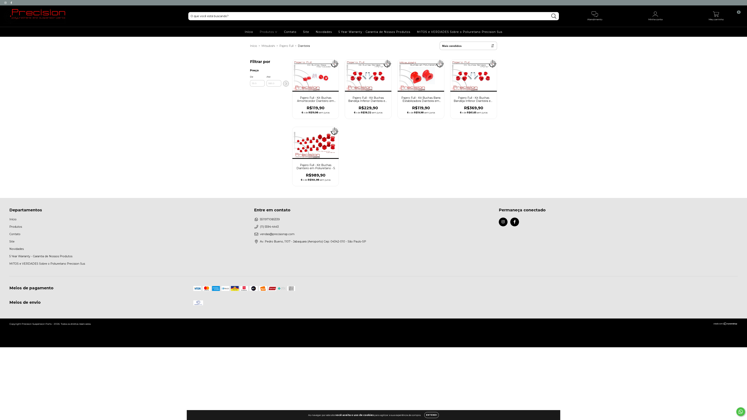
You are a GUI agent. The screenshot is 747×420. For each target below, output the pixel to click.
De (251, 76)
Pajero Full (286, 46)
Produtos (267, 32)
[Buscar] (553, 16)
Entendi (431, 415)
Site (306, 32)
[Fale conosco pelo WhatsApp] (740, 411)
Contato (290, 32)
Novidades (324, 32)
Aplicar (286, 84)
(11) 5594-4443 (269, 226)
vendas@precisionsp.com (277, 234)
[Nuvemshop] (725, 324)
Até (268, 76)
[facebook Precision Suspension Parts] (11, 2)
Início (249, 32)
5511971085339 (270, 219)
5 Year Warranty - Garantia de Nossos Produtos (374, 32)
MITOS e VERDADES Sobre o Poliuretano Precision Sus (459, 32)
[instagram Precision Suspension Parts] (6, 2)
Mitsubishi (268, 46)
